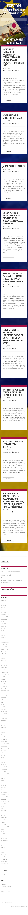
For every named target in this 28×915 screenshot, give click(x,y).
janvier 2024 (4, 667)
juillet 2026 (3, 600)
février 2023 (4, 686)
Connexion (3, 884)
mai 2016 (3, 852)
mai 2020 (3, 757)
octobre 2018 (4, 799)
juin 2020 (3, 755)
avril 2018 (3, 810)
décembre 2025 (5, 614)
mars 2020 (3, 762)
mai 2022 (3, 707)
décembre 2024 (5, 642)
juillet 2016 (3, 847)
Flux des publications (6, 886)
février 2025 (4, 637)
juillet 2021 (3, 727)
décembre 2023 (5, 670)
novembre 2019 (5, 769)
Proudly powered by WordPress (18, 906)
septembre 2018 (5, 801)
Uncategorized (7, 70)
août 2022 (3, 700)
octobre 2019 (4, 771)
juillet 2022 (3, 702)
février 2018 (4, 815)
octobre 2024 (4, 647)
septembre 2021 (5, 723)
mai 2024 (3, 658)
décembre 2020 (5, 743)
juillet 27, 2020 (6, 226)
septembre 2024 (5, 649)
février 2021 (4, 739)
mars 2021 (3, 737)
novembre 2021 (5, 718)
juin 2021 (3, 730)
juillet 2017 (3, 829)
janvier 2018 (4, 817)
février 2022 (4, 711)
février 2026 (4, 610)
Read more (8, 100)
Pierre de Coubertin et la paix (8, 578)
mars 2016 (3, 856)
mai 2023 (3, 679)
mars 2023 (3, 683)
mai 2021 (3, 732)
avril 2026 (3, 605)
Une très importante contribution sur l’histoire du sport (13, 392)
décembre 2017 (5, 820)
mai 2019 (3, 783)
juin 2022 (3, 704)
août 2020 (3, 750)
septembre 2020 (5, 748)
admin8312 (16, 70)
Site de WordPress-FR (6, 891)
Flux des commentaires (6, 889)
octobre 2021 (4, 720)
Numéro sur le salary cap (7, 582)
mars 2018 (3, 813)
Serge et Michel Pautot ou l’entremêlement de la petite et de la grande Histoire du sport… (13, 336)
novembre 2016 (5, 840)
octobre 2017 (4, 824)
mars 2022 (3, 709)
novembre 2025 (5, 617)
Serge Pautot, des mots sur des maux (12, 117)
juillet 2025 (3, 626)
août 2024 (3, 651)
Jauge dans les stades (14, 166)
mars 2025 (3, 635)
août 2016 (3, 845)
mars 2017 (3, 836)
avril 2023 (3, 681)
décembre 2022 (5, 690)
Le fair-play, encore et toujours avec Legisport (11, 580)
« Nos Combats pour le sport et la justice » (13, 444)
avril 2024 (3, 660)
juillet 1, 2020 (6, 346)
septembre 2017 (5, 827)
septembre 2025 (5, 621)
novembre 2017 (5, 822)
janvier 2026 (4, 612)
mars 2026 (3, 607)
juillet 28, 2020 (6, 121)
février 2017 (4, 838)
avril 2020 (3, 760)
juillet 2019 (3, 778)
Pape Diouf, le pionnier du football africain (10, 571)
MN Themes (9, 902)
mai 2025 (3, 630)
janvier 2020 (4, 767)
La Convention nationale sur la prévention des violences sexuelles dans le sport (13, 218)
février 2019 (4, 790)
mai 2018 (3, 808)
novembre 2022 (5, 693)
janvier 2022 (4, 713)
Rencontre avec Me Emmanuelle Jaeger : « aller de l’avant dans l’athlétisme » (13, 277)
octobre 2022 (4, 695)
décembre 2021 (5, 716)
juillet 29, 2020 (6, 68)
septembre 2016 (5, 843)
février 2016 (4, 859)
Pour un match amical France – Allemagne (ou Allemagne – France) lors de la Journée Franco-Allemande (13, 500)
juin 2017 (3, 831)
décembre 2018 (5, 794)
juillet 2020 (3, 753)
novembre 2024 (5, 644)
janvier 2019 (4, 792)
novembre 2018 (5, 797)
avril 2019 (3, 785)
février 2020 (4, 764)
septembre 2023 (5, 674)
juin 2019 (3, 780)
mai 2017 (3, 833)
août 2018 (3, 803)
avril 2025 (3, 633)
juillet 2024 (3, 653)
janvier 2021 (4, 741)
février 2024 (4, 665)
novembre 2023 (5, 672)
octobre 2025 (4, 619)
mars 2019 (3, 787)
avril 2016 (3, 854)
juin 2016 (3, 850)
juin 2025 (3, 628)
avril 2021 (3, 734)
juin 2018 (3, 806)
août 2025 (3, 623)
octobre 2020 (4, 746)
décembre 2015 (5, 863)
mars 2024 (3, 663)
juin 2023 (3, 677)
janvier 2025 (4, 640)
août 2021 (3, 725)
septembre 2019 (5, 773)
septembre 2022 (5, 697)
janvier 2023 (4, 688)
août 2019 (3, 776)
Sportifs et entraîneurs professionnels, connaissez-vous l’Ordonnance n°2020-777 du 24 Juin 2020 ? (14, 57)
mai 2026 (3, 603)
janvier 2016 (4, 861)
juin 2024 (3, 656)
